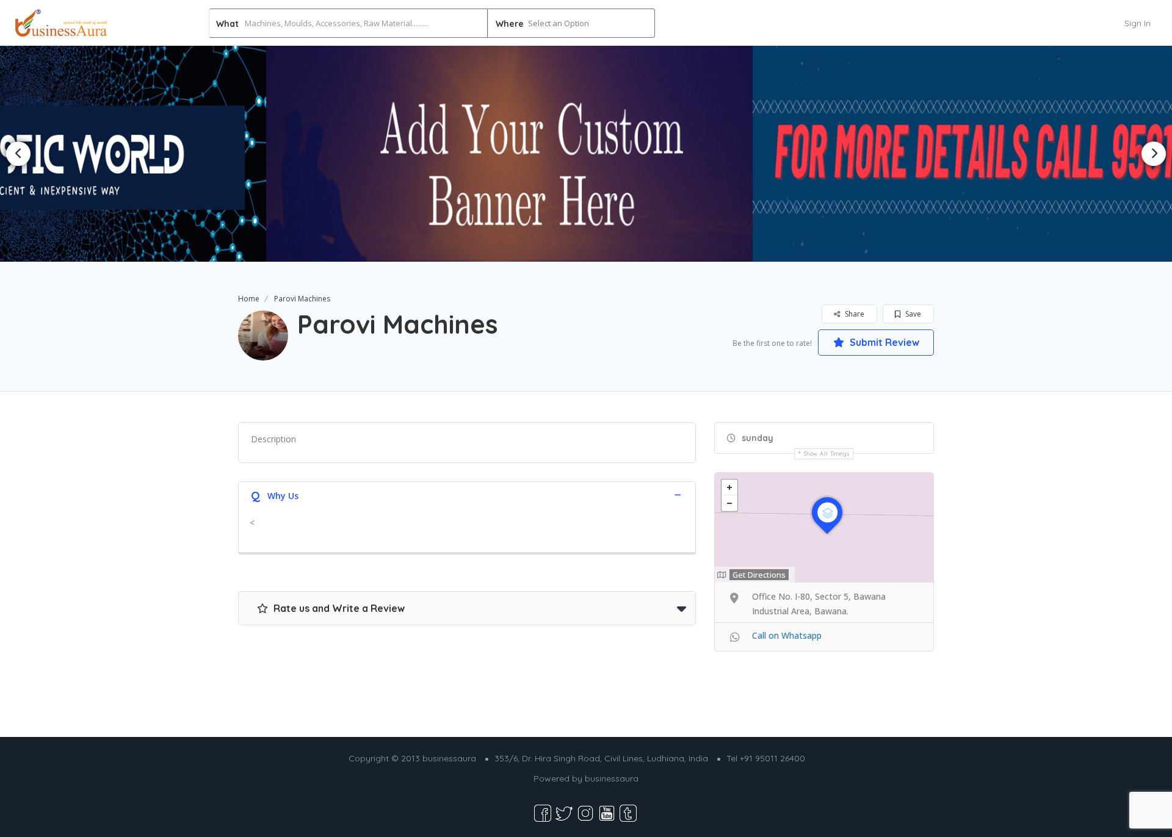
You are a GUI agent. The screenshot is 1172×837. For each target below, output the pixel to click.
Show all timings (827, 453)
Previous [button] (18, 153)
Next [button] (1153, 153)
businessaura (611, 778)
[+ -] (824, 528)
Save (912, 314)
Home (248, 298)
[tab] (467, 494)
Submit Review (883, 342)
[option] (586, 153)
